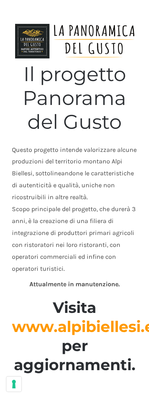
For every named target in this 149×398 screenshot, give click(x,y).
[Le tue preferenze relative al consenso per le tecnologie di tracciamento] (13, 384)
